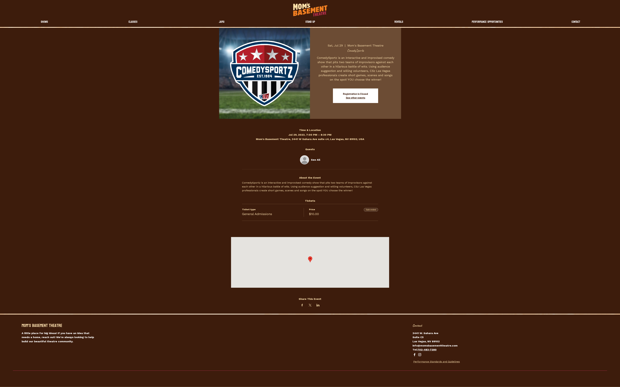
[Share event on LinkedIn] (318, 305)
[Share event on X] (310, 305)
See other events (355, 97)
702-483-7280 (427, 349)
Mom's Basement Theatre (42, 326)
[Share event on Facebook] (302, 305)
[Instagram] (420, 355)
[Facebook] (415, 355)
